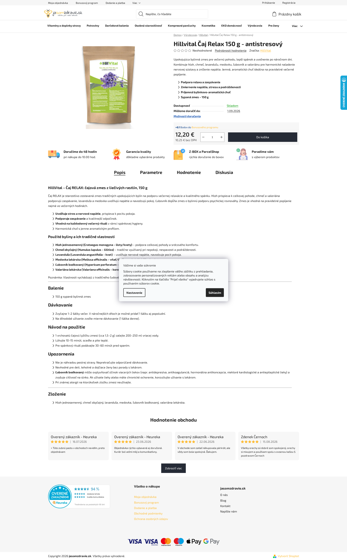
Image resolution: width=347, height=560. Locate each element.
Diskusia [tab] (224, 172)
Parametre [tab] (151, 172)
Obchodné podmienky (148, 513)
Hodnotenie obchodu (173, 420)
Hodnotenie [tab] (189, 172)
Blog (223, 500)
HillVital (265, 50)
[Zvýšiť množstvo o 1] (221, 137)
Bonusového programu (205, 127)
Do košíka (262, 137)
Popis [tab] (120, 172)
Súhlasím (215, 292)
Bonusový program (87, 2)
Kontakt (225, 506)
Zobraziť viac (173, 468)
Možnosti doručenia (187, 116)
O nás (224, 494)
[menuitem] (64, 25)
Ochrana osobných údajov (151, 518)
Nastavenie (134, 292)
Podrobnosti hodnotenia (230, 50)
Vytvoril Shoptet (288, 556)
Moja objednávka (58, 2)
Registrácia (288, 2)
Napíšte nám (228, 511)
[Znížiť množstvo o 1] (203, 137)
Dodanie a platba (115, 2)
